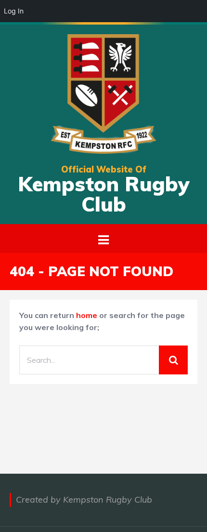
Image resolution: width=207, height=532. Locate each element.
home (86, 315)
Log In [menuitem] (14, 11)
